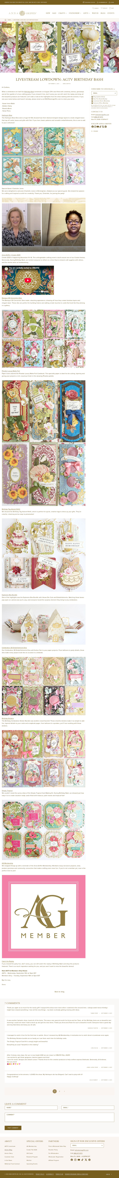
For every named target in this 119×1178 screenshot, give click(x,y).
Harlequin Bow (7, 115)
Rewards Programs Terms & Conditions (76, 1174)
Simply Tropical (7, 791)
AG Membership (7, 863)
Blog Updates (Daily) (99, 97)
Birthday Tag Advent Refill (11, 509)
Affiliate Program (54, 1160)
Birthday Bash (29, 92)
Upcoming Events (32, 1164)
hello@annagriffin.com (102, 114)
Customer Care (9, 1157)
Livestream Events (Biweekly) (101, 101)
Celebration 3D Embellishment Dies (14, 648)
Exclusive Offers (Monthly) (100, 103)
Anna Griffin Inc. (14, 1174)
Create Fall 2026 (32, 1150)
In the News (8, 1160)
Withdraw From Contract (12, 1164)
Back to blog (59, 992)
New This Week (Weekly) (100, 99)
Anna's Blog (8, 1150)
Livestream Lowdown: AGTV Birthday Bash (25, 20)
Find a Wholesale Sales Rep (57, 1146)
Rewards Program (32, 1157)
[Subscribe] (115, 93)
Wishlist (29, 1160)
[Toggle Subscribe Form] (114, 89)
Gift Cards (30, 1153)
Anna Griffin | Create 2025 (11, 255)
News (9, 20)
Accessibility (50, 1174)
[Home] (5, 20)
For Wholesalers (54, 1153)
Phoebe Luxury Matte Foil (11, 371)
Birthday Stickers (8, 718)
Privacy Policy (40, 1174)
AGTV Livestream (10, 1146)
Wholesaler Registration (56, 1157)
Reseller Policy (53, 1150)
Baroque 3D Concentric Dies (12, 298)
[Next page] (64, 1091)
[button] (62, 13)
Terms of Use (59, 1174)
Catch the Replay (8, 961)
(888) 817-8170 (98, 117)
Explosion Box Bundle (9, 595)
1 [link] (54, 1091)
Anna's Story (9, 1153)
